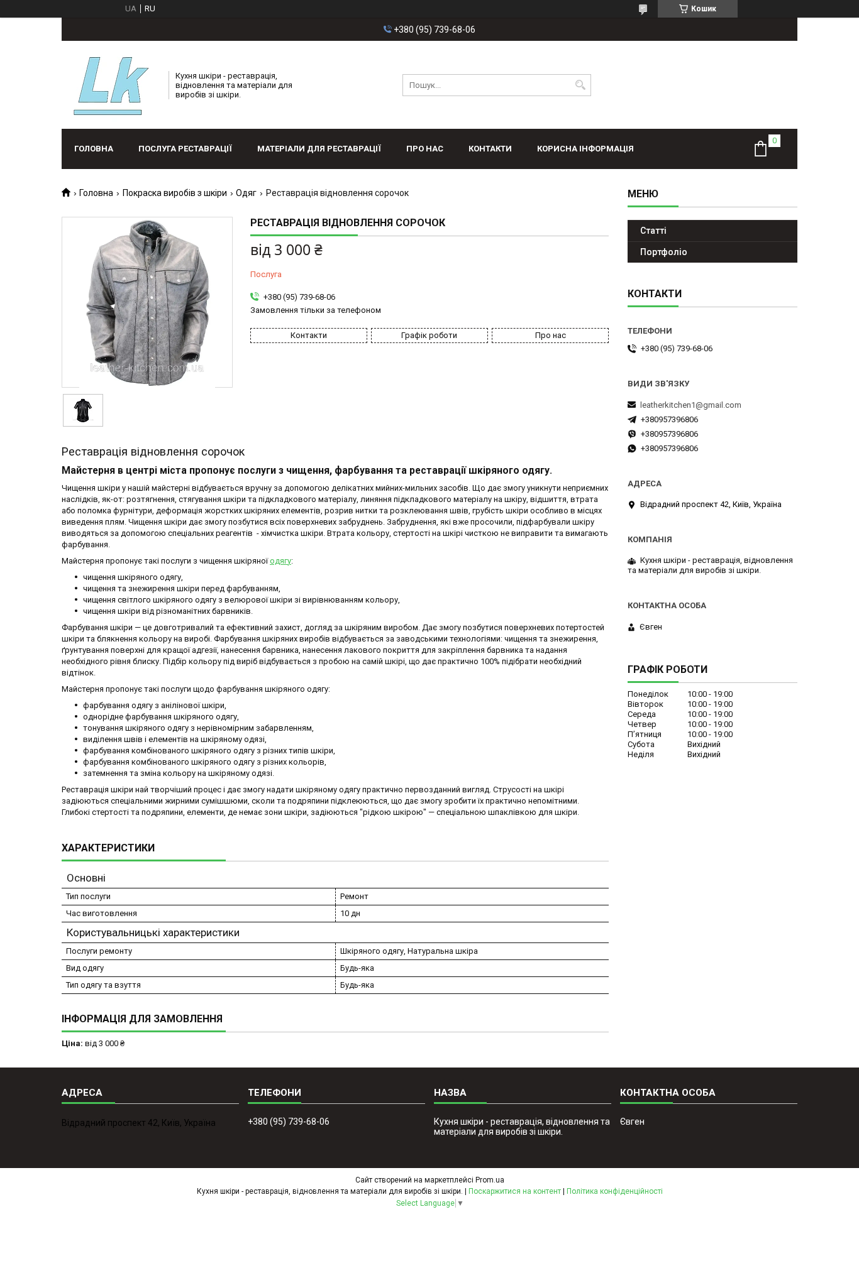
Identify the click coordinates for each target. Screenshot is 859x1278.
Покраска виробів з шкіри (175, 193)
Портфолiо (663, 252)
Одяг (246, 193)
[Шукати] (580, 85)
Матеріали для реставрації (319, 148)
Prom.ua (489, 1180)
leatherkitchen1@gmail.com (690, 405)
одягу (280, 560)
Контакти (490, 148)
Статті (653, 231)
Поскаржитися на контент (514, 1191)
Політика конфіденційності (615, 1191)
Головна (93, 148)
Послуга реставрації (185, 148)
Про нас (424, 148)
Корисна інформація (585, 148)
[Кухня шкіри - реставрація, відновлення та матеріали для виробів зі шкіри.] (111, 85)
